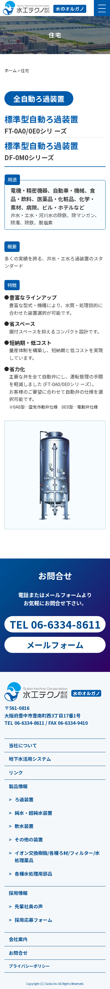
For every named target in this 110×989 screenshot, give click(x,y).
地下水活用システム (30, 758)
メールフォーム (55, 645)
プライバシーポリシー (29, 966)
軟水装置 (24, 825)
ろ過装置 (24, 799)
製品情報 (18, 786)
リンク (16, 772)
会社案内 (18, 939)
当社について (23, 745)
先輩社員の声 (29, 906)
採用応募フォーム (33, 919)
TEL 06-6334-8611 (55, 624)
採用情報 (18, 892)
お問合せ (18, 952)
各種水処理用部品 (33, 873)
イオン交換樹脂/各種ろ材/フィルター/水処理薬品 (57, 856)
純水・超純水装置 (33, 812)
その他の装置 (29, 839)
